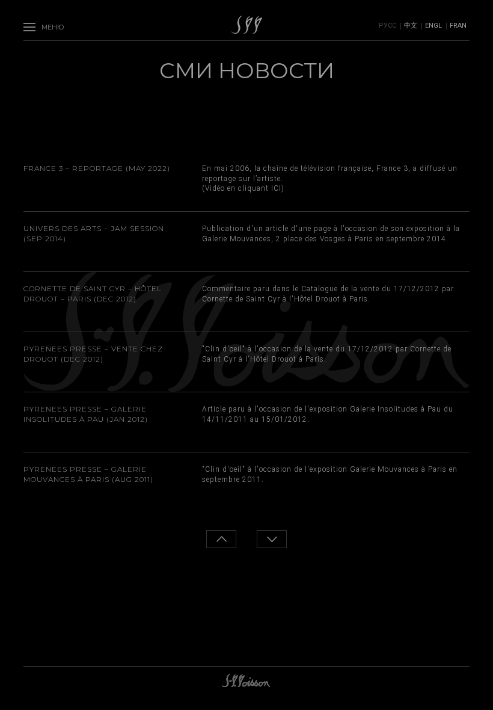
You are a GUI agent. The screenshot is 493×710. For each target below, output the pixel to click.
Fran (458, 25)
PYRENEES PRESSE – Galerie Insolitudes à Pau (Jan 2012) (85, 414)
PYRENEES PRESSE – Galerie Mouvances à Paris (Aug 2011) (88, 474)
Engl (433, 25)
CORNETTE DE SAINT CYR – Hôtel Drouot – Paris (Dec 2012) (92, 293)
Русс (387, 25)
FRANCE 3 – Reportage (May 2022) (96, 168)
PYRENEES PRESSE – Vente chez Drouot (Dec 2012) (93, 353)
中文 (410, 25)
